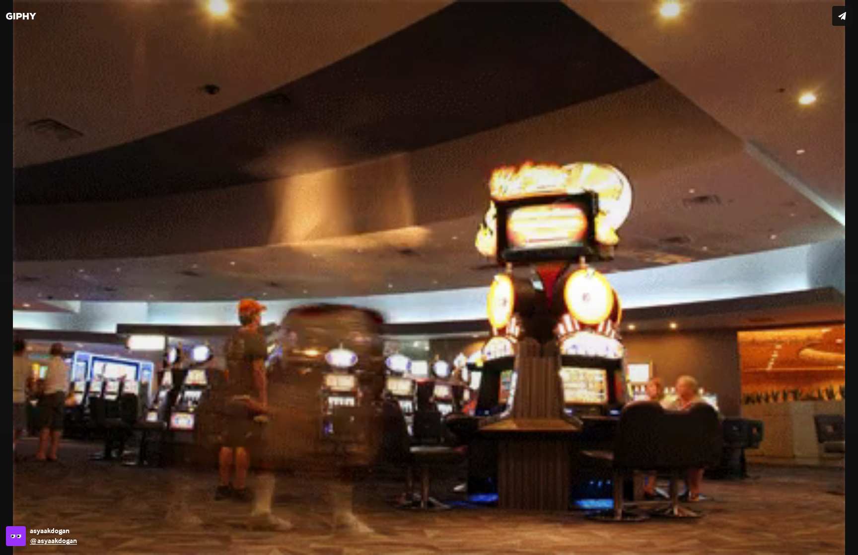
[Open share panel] (842, 16)
